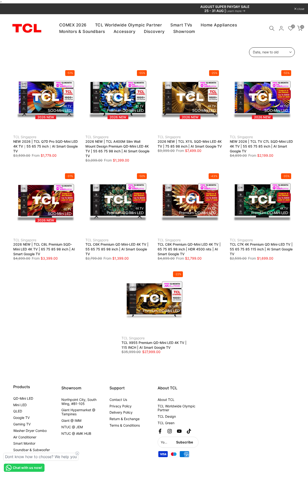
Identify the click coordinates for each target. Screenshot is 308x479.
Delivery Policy (121, 412)
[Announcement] (154, 9)
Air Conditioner (24, 437)
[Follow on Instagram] (169, 431)
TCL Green (166, 423)
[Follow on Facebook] (160, 431)
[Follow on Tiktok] (188, 431)
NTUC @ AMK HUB (76, 433)
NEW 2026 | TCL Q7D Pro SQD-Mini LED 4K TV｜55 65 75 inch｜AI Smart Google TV (45, 146)
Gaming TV (22, 424)
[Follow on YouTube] (179, 431)
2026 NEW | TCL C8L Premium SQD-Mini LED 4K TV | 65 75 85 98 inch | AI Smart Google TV (44, 249)
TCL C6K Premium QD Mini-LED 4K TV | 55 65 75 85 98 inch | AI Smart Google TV (116, 249)
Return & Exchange (124, 419)
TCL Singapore (24, 137)
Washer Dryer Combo (30, 431)
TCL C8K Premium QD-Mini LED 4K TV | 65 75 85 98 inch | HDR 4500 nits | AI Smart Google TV (189, 249)
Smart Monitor (24, 443)
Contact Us (118, 400)
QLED (17, 411)
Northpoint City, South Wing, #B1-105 (78, 402)
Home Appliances (219, 25)
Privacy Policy (120, 406)
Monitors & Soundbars (82, 31)
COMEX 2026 (73, 25)
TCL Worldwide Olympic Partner (128, 25)
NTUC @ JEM (72, 427)
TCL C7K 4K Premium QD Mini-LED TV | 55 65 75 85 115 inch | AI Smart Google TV (261, 249)
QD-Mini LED (23, 398)
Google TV (21, 418)
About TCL (166, 400)
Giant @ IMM (71, 420)
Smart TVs (181, 25)
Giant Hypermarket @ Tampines (78, 412)
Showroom (184, 31)
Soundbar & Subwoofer (31, 450)
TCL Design (167, 416)
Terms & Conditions (124, 425)
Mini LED (20, 405)
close (10, 8)
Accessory (125, 31)
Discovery (154, 31)
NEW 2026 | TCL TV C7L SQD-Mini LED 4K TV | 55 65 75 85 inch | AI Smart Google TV (261, 146)
